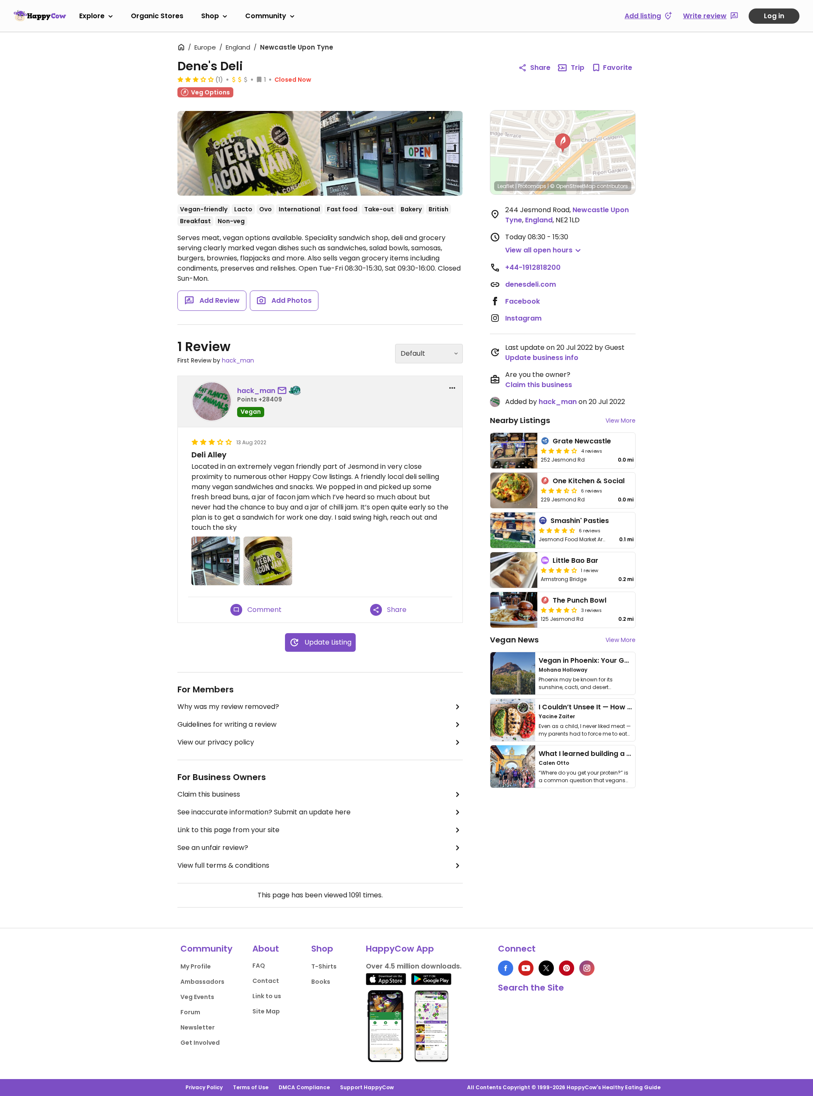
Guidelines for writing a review (227, 724)
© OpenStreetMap (572, 186)
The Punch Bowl (579, 600)
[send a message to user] (284, 391)
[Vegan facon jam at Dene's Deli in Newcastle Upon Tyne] (248, 153)
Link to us (266, 996)
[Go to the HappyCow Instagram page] (587, 968)
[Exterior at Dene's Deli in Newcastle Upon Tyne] (392, 153)
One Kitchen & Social (589, 481)
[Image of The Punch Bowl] (513, 610)
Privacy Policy (204, 1087)
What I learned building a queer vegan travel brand (627, 753)
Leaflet (506, 186)
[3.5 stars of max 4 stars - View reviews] (559, 490)
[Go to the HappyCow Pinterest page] (566, 968)
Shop (210, 16)
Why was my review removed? (228, 706)
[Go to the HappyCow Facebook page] (505, 968)
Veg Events (197, 997)
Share (540, 67)
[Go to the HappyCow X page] (546, 968)
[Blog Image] (512, 673)
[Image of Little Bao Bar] (513, 570)
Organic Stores (157, 16)
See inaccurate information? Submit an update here (264, 812)
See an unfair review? (212, 847)
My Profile (195, 966)
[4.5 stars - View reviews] (557, 530)
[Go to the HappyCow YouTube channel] (526, 968)
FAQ (258, 965)
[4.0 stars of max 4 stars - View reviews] (559, 610)
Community (265, 16)
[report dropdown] (452, 388)
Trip (577, 67)
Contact (265, 981)
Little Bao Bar (575, 560)
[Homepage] (40, 16)
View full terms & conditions (223, 865)
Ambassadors (202, 981)
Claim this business (208, 794)
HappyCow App (400, 949)
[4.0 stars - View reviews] (559, 450)
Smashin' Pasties (579, 521)
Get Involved (200, 1042)
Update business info (541, 358)
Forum (190, 1012)
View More (621, 420)
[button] (562, 143)
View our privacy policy (215, 742)
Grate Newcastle (582, 441)
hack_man (238, 360)
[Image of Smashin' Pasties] (512, 530)
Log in (774, 16)
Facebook (522, 301)
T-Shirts (324, 966)
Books (320, 981)
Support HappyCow (367, 1087)
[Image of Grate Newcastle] (513, 450)
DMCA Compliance (304, 1087)
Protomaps (532, 186)
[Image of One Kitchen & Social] (513, 490)
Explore (92, 16)
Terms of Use (250, 1087)
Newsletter (197, 1027)
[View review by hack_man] (211, 401)
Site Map (266, 1011)
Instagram (523, 318)
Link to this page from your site (228, 830)
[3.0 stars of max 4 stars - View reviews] (196, 79)
